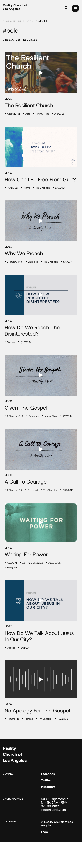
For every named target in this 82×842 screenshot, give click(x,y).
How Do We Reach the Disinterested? (32, 330)
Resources (13, 21)
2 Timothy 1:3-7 (14, 490)
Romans (29, 718)
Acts (27, 113)
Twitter (46, 780)
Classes (11, 342)
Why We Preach (24, 253)
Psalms (26, 187)
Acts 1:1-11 (12, 562)
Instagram (48, 786)
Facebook (48, 773)
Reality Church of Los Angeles (15, 6)
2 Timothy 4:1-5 (15, 261)
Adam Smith (54, 562)
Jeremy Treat (42, 113)
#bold (42, 21)
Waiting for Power (26, 554)
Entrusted (33, 261)
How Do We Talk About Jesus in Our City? (39, 636)
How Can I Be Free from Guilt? (40, 179)
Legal (45, 831)
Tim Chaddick (43, 187)
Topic (30, 21)
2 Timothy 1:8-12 (15, 416)
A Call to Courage (26, 481)
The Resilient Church (29, 105)
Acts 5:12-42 (13, 113)
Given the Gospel (26, 408)
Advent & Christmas (32, 562)
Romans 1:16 (13, 718)
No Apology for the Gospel (37, 710)
